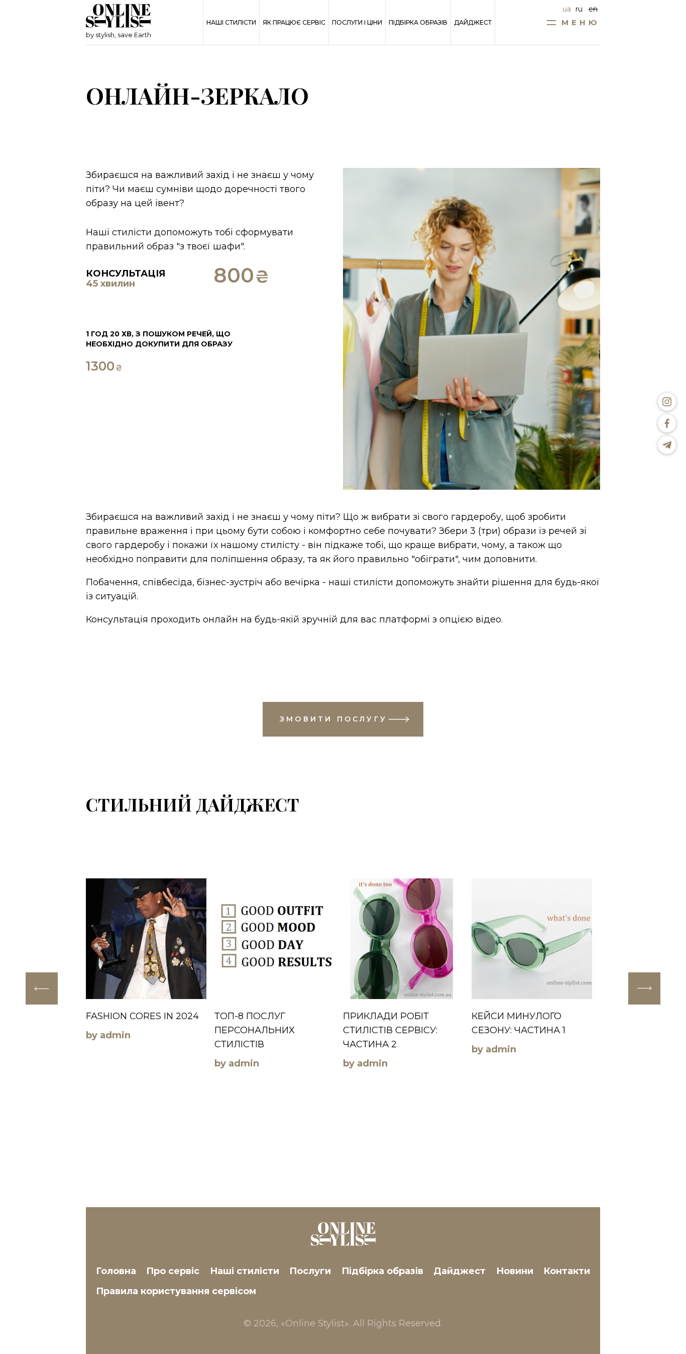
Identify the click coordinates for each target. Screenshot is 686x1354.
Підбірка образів (418, 22)
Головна (116, 1271)
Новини (514, 1271)
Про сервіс (172, 1271)
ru (579, 9)
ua (566, 9)
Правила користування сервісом (176, 1291)
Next (644, 988)
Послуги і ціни (357, 22)
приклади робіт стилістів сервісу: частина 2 (390, 1030)
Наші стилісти (231, 22)
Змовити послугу (333, 719)
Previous (42, 988)
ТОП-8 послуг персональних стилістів (254, 1030)
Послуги (310, 1271)
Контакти (566, 1271)
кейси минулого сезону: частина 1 (518, 1023)
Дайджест (473, 22)
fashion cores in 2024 (142, 1016)
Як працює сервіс (294, 22)
